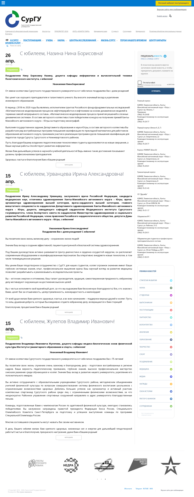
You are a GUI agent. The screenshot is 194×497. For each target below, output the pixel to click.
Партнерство (145, 317)
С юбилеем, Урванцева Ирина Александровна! (72, 174)
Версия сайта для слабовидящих (171, 10)
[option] (35, 465)
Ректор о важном (147, 399)
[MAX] (151, 490)
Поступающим (146, 310)
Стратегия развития (148, 281)
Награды (143, 384)
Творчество (144, 347)
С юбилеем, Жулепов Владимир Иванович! (67, 321)
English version (162, 16)
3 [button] (105, 479)
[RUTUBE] (145, 490)
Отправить (156, 91)
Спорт (142, 354)
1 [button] (97, 479)
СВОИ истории (145, 391)
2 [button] (101, 479)
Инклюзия (144, 332)
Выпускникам (145, 303)
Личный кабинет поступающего (173, 3)
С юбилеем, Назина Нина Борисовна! (61, 53)
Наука (142, 288)
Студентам (144, 295)
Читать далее (69, 165)
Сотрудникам (145, 406)
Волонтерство (146, 325)
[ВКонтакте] (128, 490)
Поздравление (12, 70)
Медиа (142, 377)
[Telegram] (138, 490)
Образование (145, 340)
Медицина (144, 369)
